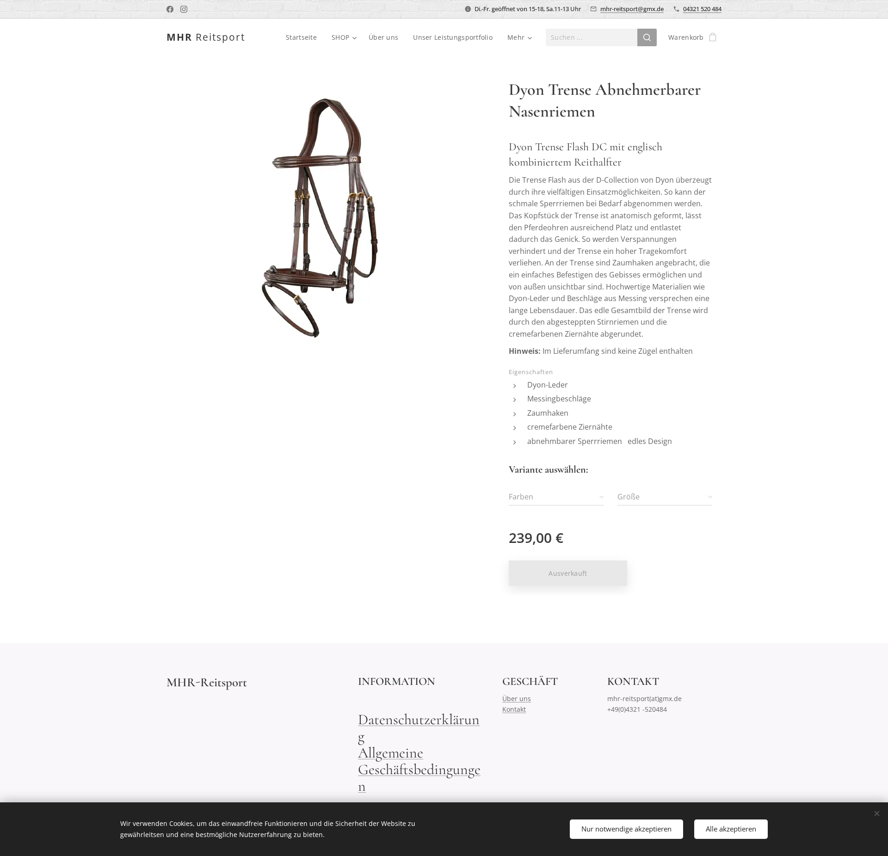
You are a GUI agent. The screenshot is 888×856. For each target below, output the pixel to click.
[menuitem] (304, 37)
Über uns (516, 698)
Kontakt (514, 709)
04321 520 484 (702, 9)
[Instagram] (184, 9)
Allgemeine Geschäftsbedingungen (419, 769)
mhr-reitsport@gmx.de (632, 9)
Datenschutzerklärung (419, 727)
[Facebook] (170, 9)
